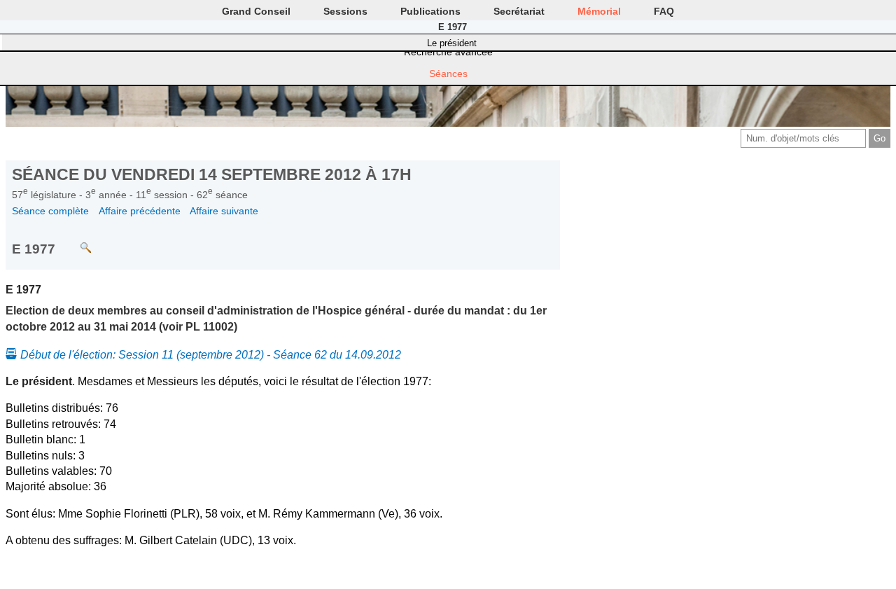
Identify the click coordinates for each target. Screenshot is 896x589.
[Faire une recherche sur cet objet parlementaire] (75, 241)
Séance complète (50, 210)
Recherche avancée (448, 51)
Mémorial (599, 11)
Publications (430, 11)
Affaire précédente (140, 210)
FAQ (664, 11)
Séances (448, 73)
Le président (452, 43)
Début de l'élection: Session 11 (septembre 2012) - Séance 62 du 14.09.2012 (210, 355)
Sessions (345, 11)
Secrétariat (519, 11)
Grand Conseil (256, 11)
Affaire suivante (224, 210)
